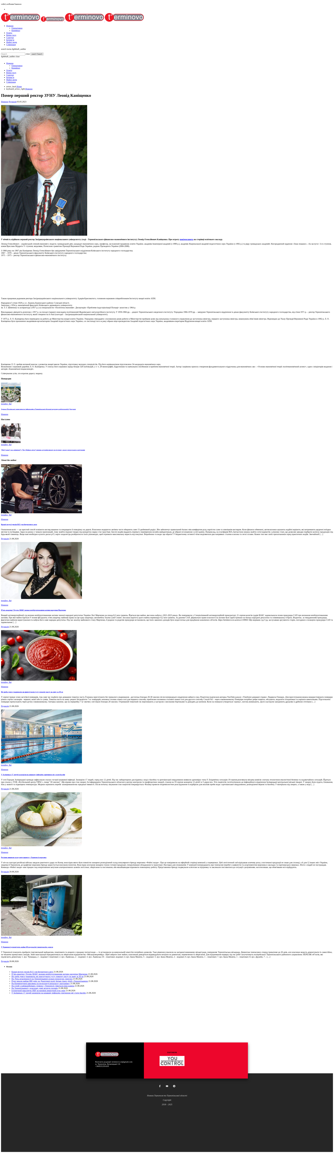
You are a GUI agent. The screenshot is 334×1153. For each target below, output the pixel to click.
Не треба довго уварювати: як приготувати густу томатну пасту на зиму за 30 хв (32, 692)
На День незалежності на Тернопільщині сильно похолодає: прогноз (41, 979)
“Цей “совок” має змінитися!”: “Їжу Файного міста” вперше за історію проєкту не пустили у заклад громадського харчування (43, 450)
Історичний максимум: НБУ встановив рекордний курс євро (38, 990)
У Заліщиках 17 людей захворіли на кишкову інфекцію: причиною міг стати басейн (33, 775)
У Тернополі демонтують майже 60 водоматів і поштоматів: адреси (27, 947)
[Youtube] (167, 1086)
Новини (4, 102)
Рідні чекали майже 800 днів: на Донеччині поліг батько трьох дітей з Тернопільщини (49, 981)
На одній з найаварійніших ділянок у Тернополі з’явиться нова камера (42, 986)
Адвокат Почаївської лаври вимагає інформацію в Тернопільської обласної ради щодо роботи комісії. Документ (38, 409)
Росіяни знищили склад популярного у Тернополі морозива (23, 857)
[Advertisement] (79, 277)
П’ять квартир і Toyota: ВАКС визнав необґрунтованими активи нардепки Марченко (33, 610)
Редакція (12, 102)
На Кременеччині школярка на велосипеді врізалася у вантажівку (40, 983)
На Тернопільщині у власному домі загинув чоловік (34, 988)
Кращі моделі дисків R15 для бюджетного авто (19, 524)
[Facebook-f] (159, 1086)
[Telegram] (174, 1086)
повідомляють (186, 239)
